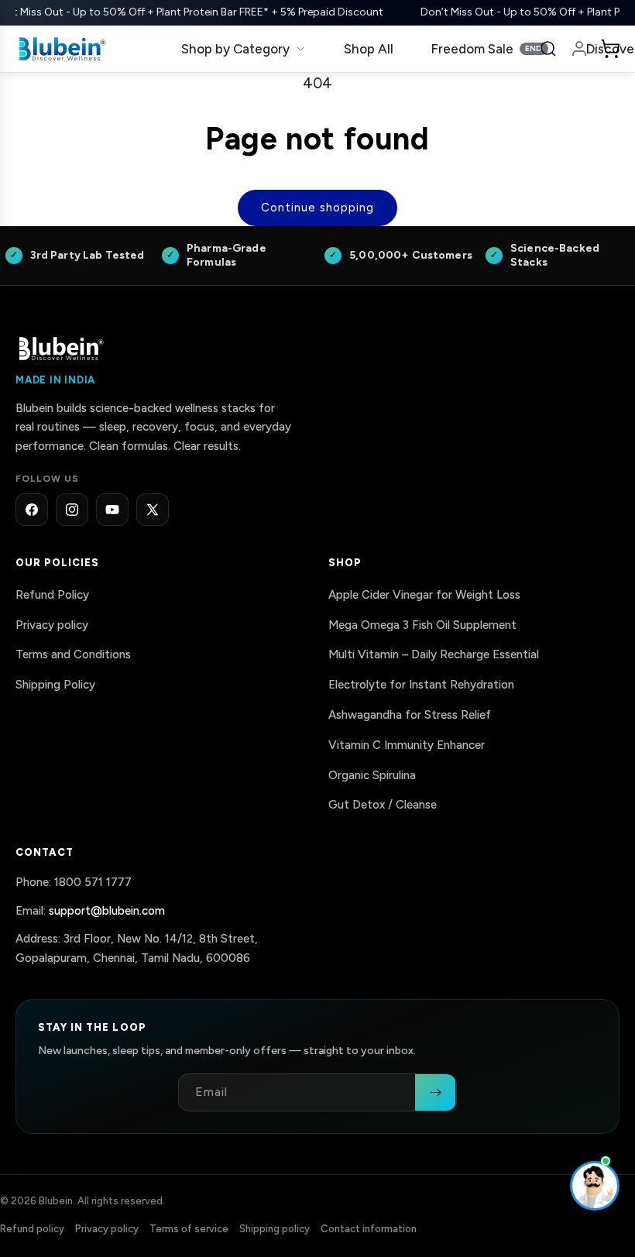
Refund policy (32, 1228)
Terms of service (188, 1228)
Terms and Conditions (73, 654)
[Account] (579, 48)
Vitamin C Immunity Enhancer (406, 744)
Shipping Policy (55, 685)
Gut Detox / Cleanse (382, 805)
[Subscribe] (435, 1092)
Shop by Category (235, 49)
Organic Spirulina (372, 774)
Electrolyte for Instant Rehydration (421, 685)
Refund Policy (52, 594)
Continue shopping (317, 208)
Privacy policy (51, 624)
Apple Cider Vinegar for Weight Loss (424, 594)
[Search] (548, 48)
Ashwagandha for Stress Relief (409, 715)
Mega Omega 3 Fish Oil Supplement (422, 624)
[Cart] (610, 48)
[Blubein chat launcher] (595, 1186)
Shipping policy (274, 1228)
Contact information (369, 1228)
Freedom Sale (487, 49)
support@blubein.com (107, 910)
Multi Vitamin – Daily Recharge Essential (433, 654)
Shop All (368, 49)
